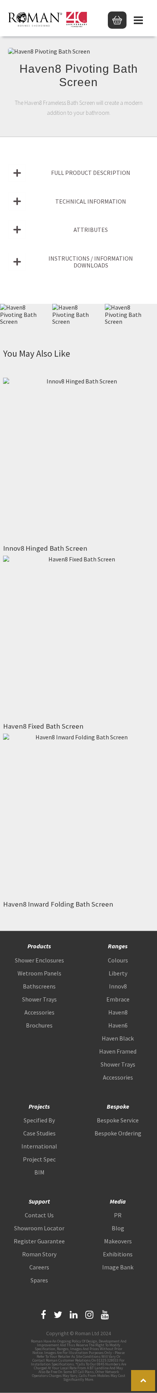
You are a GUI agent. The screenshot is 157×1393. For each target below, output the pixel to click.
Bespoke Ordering (118, 1133)
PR (118, 1215)
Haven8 (118, 1012)
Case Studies (39, 1133)
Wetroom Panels (39, 973)
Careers (39, 1267)
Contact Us (39, 1215)
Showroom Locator (39, 1228)
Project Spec (39, 1159)
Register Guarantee (39, 1241)
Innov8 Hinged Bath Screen (45, 548)
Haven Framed (117, 1051)
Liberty (118, 973)
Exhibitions (118, 1254)
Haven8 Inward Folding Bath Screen (58, 904)
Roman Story (39, 1254)
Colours (118, 960)
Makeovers (118, 1241)
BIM (39, 1172)
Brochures (39, 1025)
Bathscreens (39, 986)
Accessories (39, 1012)
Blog (118, 1228)
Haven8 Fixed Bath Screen (43, 726)
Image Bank (117, 1267)
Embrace (118, 999)
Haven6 (118, 1025)
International (39, 1146)
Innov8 (118, 986)
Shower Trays (39, 999)
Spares (39, 1280)
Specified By (39, 1120)
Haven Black (118, 1038)
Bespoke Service (118, 1120)
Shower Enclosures (39, 960)
